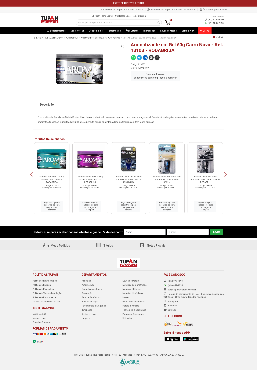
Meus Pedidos (60, 245)
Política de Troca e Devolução (47, 293)
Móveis (126, 297)
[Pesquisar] (159, 22)
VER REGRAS (137, 3)
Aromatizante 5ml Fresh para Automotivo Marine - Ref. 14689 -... (167, 179)
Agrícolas (86, 280)
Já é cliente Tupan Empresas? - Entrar (123, 9)
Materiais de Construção (135, 285)
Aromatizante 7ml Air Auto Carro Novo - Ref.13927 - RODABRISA (128, 179)
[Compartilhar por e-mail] (151, 57)
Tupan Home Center (103, 16)
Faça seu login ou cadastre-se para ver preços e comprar (155, 76)
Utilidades (127, 318)
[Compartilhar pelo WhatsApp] (133, 57)
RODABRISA (143, 68)
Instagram (172, 301)
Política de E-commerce (44, 297)
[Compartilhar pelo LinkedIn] (145, 57)
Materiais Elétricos (132, 289)
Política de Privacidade (43, 289)
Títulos (108, 245)
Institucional (140, 16)
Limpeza (86, 318)
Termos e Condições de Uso (47, 301)
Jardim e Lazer (89, 314)
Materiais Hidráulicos (133, 293)
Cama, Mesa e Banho (92, 289)
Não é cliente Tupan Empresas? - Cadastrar (173, 9)
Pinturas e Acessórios (133, 314)
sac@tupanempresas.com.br (181, 289)
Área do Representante (215, 9)
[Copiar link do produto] (157, 57)
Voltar (219, 37)
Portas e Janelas (131, 305)
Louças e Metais (131, 280)
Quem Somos (39, 314)
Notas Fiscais (156, 245)
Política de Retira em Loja (45, 280)
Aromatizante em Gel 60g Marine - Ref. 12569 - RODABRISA (51, 179)
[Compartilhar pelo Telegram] (139, 57)
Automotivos (88, 285)
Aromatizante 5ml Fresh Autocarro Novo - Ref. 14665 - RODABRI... (205, 179)
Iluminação (87, 310)
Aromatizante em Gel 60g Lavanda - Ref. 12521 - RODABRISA (90, 179)
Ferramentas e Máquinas (94, 305)
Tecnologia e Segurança (134, 310)
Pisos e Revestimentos (134, 301)
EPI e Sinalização (90, 301)
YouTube (171, 310)
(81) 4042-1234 (216, 23)
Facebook (172, 305)
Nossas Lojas (124, 16)
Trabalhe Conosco (42, 322)
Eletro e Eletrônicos (91, 297)
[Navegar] (31, 174)
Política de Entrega (42, 285)
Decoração (87, 293)
